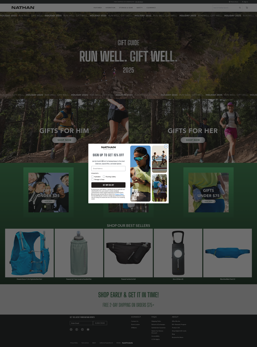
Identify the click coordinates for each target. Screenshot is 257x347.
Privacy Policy (119, 194)
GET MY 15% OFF (108, 185)
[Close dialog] (166, 146)
